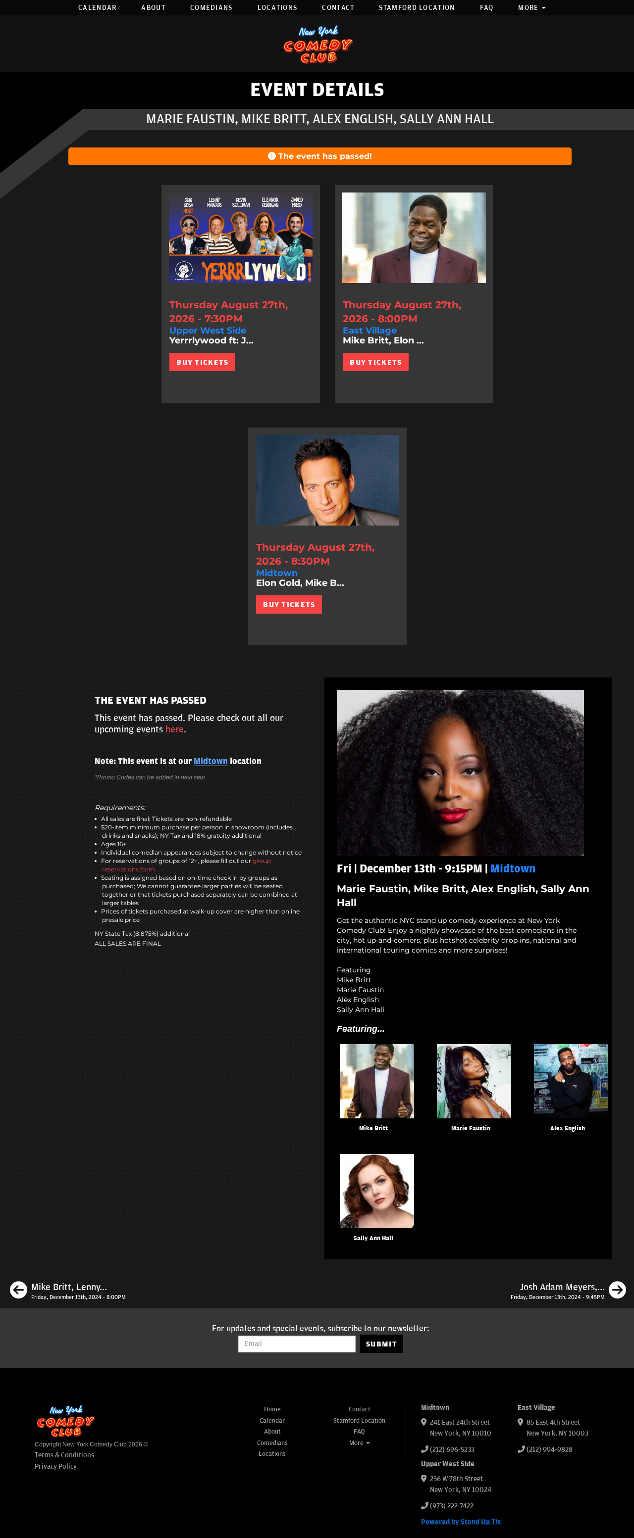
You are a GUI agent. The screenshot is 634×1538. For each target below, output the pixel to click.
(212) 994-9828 (550, 1449)
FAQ (487, 7)
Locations (278, 7)
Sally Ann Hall (373, 1238)
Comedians (211, 7)
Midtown (211, 762)
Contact (338, 7)
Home (272, 1409)
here (174, 729)
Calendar (97, 7)
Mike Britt (373, 1128)
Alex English (567, 1128)
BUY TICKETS (202, 362)
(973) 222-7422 (452, 1506)
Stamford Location (417, 7)
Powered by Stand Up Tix (461, 1522)
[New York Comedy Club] (317, 44)
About (153, 7)
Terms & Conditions (64, 1455)
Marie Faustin (470, 1128)
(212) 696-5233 (452, 1449)
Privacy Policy (56, 1466)
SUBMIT (381, 1344)
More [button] (529, 7)
